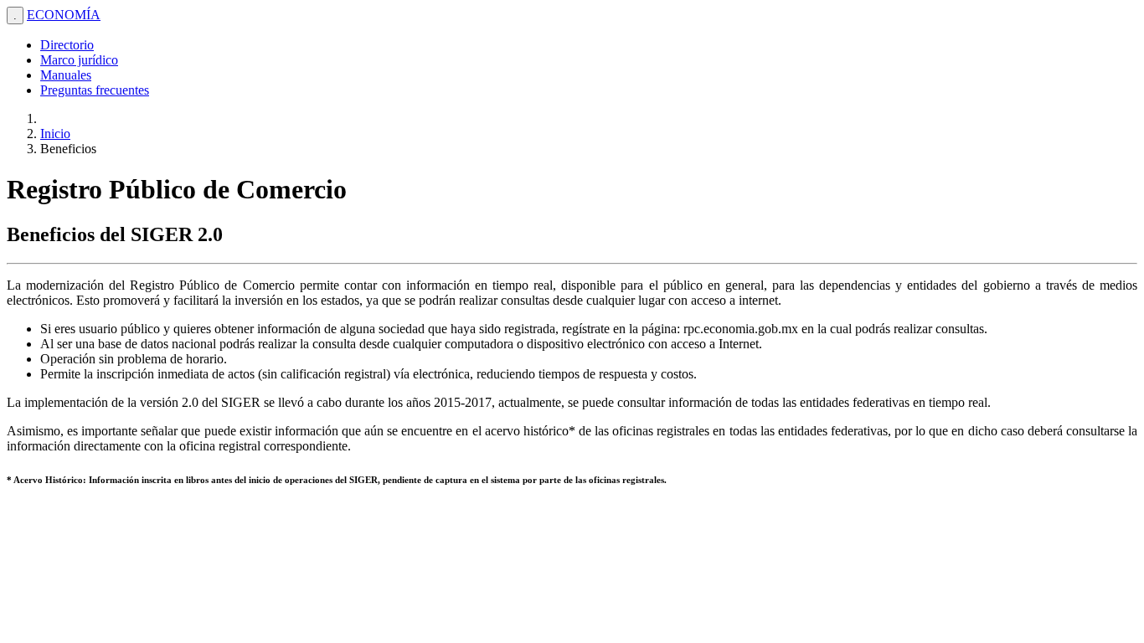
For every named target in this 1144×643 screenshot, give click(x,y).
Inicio (55, 133)
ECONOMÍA (63, 15)
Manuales (65, 75)
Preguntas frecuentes (94, 90)
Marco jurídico (79, 60)
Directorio (67, 45)
